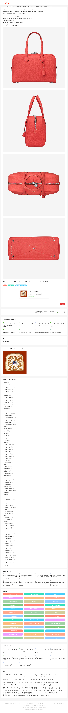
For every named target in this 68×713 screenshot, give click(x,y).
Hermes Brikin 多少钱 (12, 634)
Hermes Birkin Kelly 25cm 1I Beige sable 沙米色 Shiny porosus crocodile (57, 577)
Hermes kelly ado (42, 705)
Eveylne (5, 426)
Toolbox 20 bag (9, 511)
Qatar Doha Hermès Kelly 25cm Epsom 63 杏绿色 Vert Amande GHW (26, 650)
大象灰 (55, 612)
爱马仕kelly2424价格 (34, 705)
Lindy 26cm (8, 479)
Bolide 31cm (9, 400)
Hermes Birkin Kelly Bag (39, 703)
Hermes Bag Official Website (59, 703)
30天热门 (24, 707)
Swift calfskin (55, 601)
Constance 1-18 (9, 412)
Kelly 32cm (8, 447)
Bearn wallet (6, 382)
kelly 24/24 (6, 458)
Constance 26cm (9, 420)
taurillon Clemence (34, 627)
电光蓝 (12, 638)
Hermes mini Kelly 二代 (34, 623)
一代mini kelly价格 (13, 605)
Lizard (7, 548)
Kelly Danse (6, 466)
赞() (62, 304)
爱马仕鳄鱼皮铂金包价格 (13, 627)
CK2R (5, 285)
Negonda (8, 550)
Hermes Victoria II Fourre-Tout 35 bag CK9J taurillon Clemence (10, 331)
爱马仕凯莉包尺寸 (34, 634)
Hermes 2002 (7, 435)
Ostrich (7, 554)
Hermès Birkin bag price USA (12, 13)
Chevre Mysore (9, 540)
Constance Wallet (10, 424)
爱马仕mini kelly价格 (12, 594)
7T (4, 674)
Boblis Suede (9, 536)
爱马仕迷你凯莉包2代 (55, 605)
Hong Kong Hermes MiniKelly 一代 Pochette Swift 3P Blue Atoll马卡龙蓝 (42, 577)
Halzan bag (6, 431)
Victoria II (24, 13)
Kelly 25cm (8, 444)
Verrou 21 (8, 519)
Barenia (8, 534)
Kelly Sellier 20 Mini (10, 490)
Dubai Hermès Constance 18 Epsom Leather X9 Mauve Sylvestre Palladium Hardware (10, 584)
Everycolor (8, 543)
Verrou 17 (8, 517)
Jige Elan (6, 438)
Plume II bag (9, 527)
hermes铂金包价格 (55, 616)
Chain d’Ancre (7, 406)
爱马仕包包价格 (6, 703)
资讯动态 (6, 565)
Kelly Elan (6, 471)
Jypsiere (6, 440)
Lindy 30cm (8, 480)
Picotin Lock (38, 6)
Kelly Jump (8, 454)
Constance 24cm (9, 419)
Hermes (34, 601)
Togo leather (9, 562)
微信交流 (36, 707)
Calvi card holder (7, 404)
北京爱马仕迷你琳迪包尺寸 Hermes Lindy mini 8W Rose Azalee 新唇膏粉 (26, 658)
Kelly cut (8, 451)
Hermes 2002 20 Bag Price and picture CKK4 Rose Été (10, 664)
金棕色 (55, 638)
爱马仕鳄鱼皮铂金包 (13, 630)
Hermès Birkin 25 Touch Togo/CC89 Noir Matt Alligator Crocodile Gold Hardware (26, 584)
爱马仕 (5, 521)
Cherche (6, 408)
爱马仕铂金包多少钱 (13, 616)
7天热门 (27, 707)
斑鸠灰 (34, 630)
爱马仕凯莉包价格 (55, 597)
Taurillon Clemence (10, 561)
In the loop (6, 437)
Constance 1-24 (9, 413)
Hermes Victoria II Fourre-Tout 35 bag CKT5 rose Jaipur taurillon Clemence (57, 325)
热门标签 (44, 707)
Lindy (24, 6)
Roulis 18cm (9, 504)
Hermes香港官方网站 (30, 703)
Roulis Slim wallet (10, 507)
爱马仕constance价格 (55, 623)
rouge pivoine (10, 285)
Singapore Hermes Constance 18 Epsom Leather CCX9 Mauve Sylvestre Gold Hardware (57, 584)
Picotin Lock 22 (9, 499)
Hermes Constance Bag (48, 703)
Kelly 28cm (8, 446)
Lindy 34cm (8, 482)
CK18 (34, 605)
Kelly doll (8, 453)
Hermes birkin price (21, 703)
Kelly (12, 6)
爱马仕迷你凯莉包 (34, 608)
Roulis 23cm (9, 505)
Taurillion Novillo (9, 559)
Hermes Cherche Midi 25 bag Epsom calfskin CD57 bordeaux (26, 664)
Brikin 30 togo (34, 616)
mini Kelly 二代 (34, 638)
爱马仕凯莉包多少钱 (13, 601)
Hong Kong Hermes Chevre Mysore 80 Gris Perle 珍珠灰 (42, 657)
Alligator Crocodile (10, 533)
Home (2, 6)
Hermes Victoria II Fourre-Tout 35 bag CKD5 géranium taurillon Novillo (42, 325)
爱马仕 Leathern (7, 531)
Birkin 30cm (8, 389)
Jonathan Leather (10, 547)
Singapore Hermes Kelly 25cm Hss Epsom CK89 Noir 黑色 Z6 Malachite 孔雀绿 (10, 658)
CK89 (55, 594)
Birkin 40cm (8, 393)
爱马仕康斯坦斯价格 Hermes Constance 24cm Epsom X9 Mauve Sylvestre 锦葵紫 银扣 (10, 577)
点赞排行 (40, 707)
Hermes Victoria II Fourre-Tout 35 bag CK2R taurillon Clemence (42, 281)
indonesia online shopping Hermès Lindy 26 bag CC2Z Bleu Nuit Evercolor (10, 651)
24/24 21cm (8, 460)
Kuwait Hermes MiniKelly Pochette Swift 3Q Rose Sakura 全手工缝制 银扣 (42, 584)
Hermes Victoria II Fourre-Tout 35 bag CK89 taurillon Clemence (26, 331)
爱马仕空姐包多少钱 (34, 619)
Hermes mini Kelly (34, 594)
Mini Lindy (8, 484)
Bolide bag (6, 395)
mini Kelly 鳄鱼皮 (32, 682)
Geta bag (6, 430)
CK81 (28, 674)
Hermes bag (55, 619)
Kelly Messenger (7, 473)
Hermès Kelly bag (34, 597)
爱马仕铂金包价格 (12, 597)
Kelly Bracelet (9, 525)
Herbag (5, 433)
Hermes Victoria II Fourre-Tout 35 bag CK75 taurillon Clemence (57, 331)
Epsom (7, 541)
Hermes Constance (13, 619)
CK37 (24, 674)
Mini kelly (30, 6)
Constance (18, 6)
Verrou (45, 6)
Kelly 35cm (8, 449)
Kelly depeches (7, 468)
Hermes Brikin (60, 674)
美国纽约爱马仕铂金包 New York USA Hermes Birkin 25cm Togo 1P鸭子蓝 (57, 651)
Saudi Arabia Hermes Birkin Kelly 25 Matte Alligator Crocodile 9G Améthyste (26, 577)
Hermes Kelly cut (55, 634)
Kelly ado (6, 464)
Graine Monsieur (9, 545)
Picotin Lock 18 (9, 498)
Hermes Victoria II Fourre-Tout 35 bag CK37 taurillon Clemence (26, 324)
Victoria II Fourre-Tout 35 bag (21, 285)
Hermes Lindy (13, 623)
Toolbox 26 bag (9, 513)
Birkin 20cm (8, 386)
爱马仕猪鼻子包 (55, 608)
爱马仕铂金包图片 (40, 692)
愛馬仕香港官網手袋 (13, 703)
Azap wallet (8, 523)
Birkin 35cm (8, 391)
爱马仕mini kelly (34, 612)
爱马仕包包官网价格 (26, 705)
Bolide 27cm (9, 399)
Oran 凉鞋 (6, 494)
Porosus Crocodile (10, 555)
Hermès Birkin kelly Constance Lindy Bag (19, 281)
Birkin (7, 6)
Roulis (50, 6)
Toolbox (5, 509)
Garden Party (7, 428)
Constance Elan (9, 422)
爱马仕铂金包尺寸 (12, 612)
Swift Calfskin (9, 557)
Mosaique (6, 492)
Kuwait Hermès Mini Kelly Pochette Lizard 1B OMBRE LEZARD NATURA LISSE (42, 651)
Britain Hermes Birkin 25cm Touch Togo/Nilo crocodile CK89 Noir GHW (57, 658)
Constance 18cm (9, 417)
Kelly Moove (6, 475)
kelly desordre (7, 470)
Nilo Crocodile (9, 552)
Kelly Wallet (8, 456)
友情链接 (31, 707)
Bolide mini (8, 402)
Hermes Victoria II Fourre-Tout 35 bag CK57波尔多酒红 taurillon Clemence (10, 325)
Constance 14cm (9, 415)
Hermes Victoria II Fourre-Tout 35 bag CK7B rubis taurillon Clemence (42, 331)
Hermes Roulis (55, 630)
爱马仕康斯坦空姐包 (13, 608)
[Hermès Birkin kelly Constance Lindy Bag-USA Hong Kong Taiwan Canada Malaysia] (7, 2)
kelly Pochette (9, 488)
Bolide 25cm (9, 397)
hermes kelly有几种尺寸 (55, 627)
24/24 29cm (8, 462)
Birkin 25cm (8, 387)
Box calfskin (8, 538)
